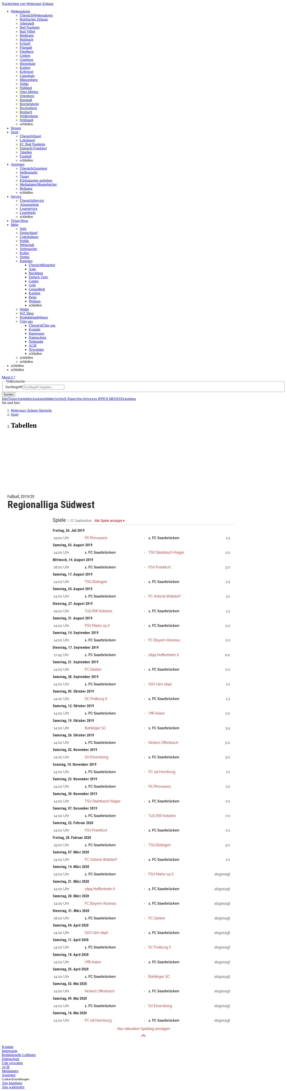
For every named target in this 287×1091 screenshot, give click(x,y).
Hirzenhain (27, 64)
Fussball (25, 156)
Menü (6, 377)
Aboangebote (29, 204)
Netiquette (36, 341)
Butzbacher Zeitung (34, 19)
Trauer (24, 176)
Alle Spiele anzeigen (109, 521)
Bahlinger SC (95, 728)
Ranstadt (26, 100)
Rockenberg (28, 108)
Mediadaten (10, 1071)
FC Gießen (93, 669)
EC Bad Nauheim (32, 144)
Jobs (5, 399)
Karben (25, 68)
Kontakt (34, 329)
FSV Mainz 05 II (97, 625)
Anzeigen (8, 1075)
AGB (33, 345)
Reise (33, 297)
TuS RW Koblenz (98, 611)
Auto (32, 269)
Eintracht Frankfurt (33, 148)
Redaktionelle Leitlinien (19, 1055)
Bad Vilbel (27, 31)
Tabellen (26, 152)
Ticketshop (128, 399)
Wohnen (35, 301)
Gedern (25, 55)
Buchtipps (36, 273)
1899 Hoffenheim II (163, 655)
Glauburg (26, 60)
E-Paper (70, 399)
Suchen (8, 394)
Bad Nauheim (29, 27)
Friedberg (26, 51)
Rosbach (26, 112)
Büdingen (27, 35)
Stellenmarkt (28, 172)
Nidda (24, 84)
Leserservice (28, 209)
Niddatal (26, 88)
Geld (32, 285)
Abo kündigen (12, 1083)
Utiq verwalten (12, 1063)
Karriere (34, 293)
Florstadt (26, 47)
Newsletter (36, 349)
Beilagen (26, 188)
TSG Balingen (96, 582)
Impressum (36, 333)
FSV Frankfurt (159, 567)
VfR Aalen (156, 713)
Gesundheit (37, 289)
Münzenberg (29, 80)
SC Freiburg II (96, 699)
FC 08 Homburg (161, 772)
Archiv (59, 399)
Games (34, 281)
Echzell (25, 43)
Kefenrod (26, 72)
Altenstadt (27, 23)
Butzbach (26, 39)
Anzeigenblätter (43, 399)
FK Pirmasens (96, 538)
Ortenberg (27, 96)
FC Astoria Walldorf (164, 596)
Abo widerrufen (13, 1087)
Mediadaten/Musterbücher (38, 184)
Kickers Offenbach (163, 742)
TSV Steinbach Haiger (166, 552)
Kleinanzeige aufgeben (36, 180)
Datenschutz (37, 337)
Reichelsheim (29, 104)
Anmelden (24, 399)
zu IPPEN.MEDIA (107, 399)
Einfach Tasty (38, 277)
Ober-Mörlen (29, 92)
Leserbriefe (28, 213)
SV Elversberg (96, 757)
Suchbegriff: (14, 387)
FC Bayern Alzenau (164, 640)
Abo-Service (85, 399)
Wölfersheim (29, 116)
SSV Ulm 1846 (160, 684)
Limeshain (27, 76)
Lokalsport (27, 140)
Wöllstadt (26, 120)
